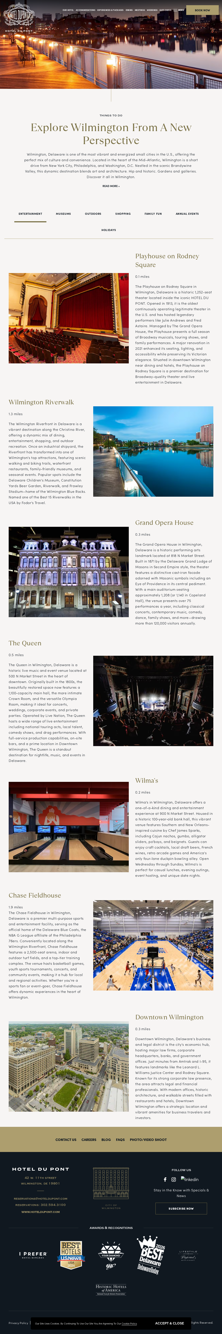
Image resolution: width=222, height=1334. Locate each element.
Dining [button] (129, 10)
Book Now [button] (202, 10)
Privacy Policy (18, 1323)
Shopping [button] (123, 213)
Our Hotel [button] (68, 10)
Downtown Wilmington (169, 1017)
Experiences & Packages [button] (110, 10)
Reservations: (40, 1205)
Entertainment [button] (30, 213)
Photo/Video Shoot (148, 1139)
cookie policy (129, 1323)
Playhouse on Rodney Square (167, 260)
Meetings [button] (140, 10)
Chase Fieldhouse (35, 895)
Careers (89, 1139)
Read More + (111, 186)
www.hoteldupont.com (40, 1212)
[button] (179, 10)
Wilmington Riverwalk (41, 402)
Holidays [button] (108, 230)
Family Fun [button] (153, 213)
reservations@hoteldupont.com (40, 1199)
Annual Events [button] (187, 213)
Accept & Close (169, 1323)
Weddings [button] (152, 10)
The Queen (25, 643)
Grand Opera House (164, 522)
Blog (106, 1139)
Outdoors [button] (93, 213)
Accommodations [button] (85, 10)
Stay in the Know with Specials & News (181, 1193)
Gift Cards (165, 10)
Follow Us (181, 1170)
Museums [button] (63, 213)
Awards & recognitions (111, 1228)
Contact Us (66, 1139)
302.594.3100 (53, 1205)
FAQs (120, 1139)
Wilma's (146, 780)
